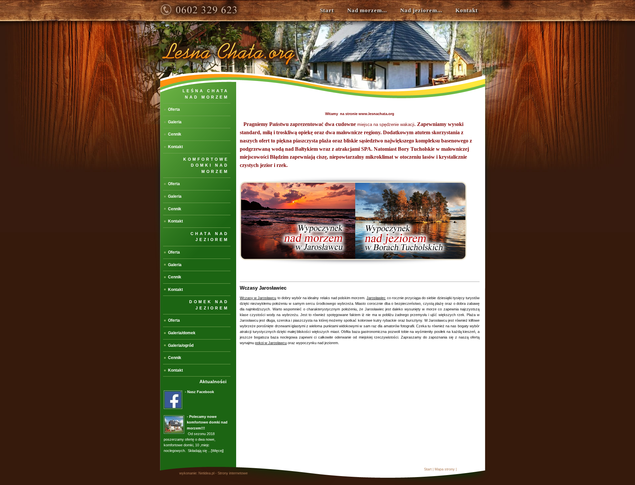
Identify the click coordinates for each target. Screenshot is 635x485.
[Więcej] (217, 451)
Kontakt (466, 10)
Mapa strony (445, 469)
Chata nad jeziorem (209, 236)
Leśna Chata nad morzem (206, 94)
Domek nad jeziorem (209, 305)
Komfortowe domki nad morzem (206, 165)
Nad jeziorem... (421, 10)
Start (327, 10)
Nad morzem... (367, 10)
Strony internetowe (233, 473)
